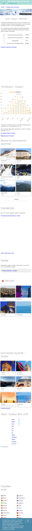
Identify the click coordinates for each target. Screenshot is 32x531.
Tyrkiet (18, 390)
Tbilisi (3, 299)
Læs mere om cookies (8, 529)
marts (13, 423)
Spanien (5, 505)
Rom (3, 388)
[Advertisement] (16, 65)
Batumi (19, 299)
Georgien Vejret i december (12, 7)
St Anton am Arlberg (7, 177)
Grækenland (22, 498)
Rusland (21, 510)
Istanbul (19, 388)
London (19, 373)
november (14, 441)
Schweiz (5, 507)
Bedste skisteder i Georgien (10, 270)
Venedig (19, 404)
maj (12, 428)
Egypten (21, 495)
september (14, 437)
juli (12, 432)
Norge (20, 517)
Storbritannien (20, 374)
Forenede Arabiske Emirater (7, 405)
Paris (3, 373)
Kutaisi (3, 315)
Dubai (3, 404)
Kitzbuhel (4, 160)
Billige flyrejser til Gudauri (7, 135)
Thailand (21, 500)
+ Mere (16, 199)
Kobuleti (20, 315)
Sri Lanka (21, 512)
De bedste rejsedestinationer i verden (10, 215)
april (13, 426)
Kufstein (19, 160)
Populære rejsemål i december (9, 47)
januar (13, 419)
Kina (20, 515)
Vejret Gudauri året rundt (7, 253)
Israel (20, 507)
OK (28, 521)
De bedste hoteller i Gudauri (8, 133)
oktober (13, 439)
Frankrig (3, 374)
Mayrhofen (4, 193)
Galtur (18, 177)
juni (12, 430)
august (13, 435)
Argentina (21, 503)
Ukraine (5, 503)
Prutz (18, 193)
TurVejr (2, 7)
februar (13, 421)
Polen (20, 505)
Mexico (4, 515)
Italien (2, 390)
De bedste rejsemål (5, 408)
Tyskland (5, 500)
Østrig (4, 498)
